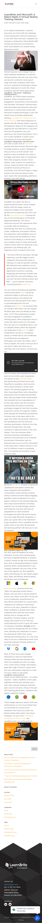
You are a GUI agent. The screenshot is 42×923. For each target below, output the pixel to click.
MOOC (22, 293)
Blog (26, 23)
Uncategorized (10, 817)
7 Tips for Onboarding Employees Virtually (20, 776)
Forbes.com (26, 284)
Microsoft (28, 144)
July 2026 (7, 799)
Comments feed (10, 832)
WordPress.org (9, 836)
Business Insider (10, 588)
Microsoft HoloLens (17, 215)
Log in (6, 825)
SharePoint (16, 485)
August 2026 (9, 795)
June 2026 (8, 802)
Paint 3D (25, 330)
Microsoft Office (25, 379)
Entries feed (9, 829)
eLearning (8, 814)
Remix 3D (19, 306)
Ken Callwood (10, 23)
